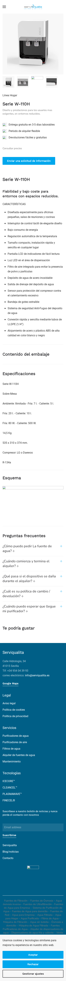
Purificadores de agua (16, 735)
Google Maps (10, 683)
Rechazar (33, 964)
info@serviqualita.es (37, 675)
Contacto (8, 858)
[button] (4, 7)
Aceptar (33, 954)
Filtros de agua (11, 748)
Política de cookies (14, 709)
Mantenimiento (12, 761)
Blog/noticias (11, 851)
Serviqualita (10, 845)
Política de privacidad (15, 716)
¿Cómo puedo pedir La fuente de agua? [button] (27, 548)
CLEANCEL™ (10, 787)
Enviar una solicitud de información (29, 160)
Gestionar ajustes (33, 973)
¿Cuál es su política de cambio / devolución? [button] (26, 593)
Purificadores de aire (15, 742)
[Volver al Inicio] (33, 7)
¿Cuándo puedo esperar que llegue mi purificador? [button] (29, 608)
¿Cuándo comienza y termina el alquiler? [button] (26, 563)
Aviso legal (9, 703)
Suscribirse (9, 835)
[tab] (8, 82)
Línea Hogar (10, 95)
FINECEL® (9, 800)
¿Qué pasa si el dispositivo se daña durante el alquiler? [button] (29, 578)
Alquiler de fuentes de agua (19, 755)
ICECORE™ (9, 781)
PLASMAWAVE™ (12, 794)
